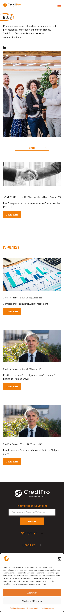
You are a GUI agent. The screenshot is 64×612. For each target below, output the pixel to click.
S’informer (29, 533)
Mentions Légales (33, 608)
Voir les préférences (32, 601)
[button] (59, 559)
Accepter (32, 592)
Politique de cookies (17, 608)
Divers (32, 147)
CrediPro (29, 545)
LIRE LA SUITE (12, 214)
